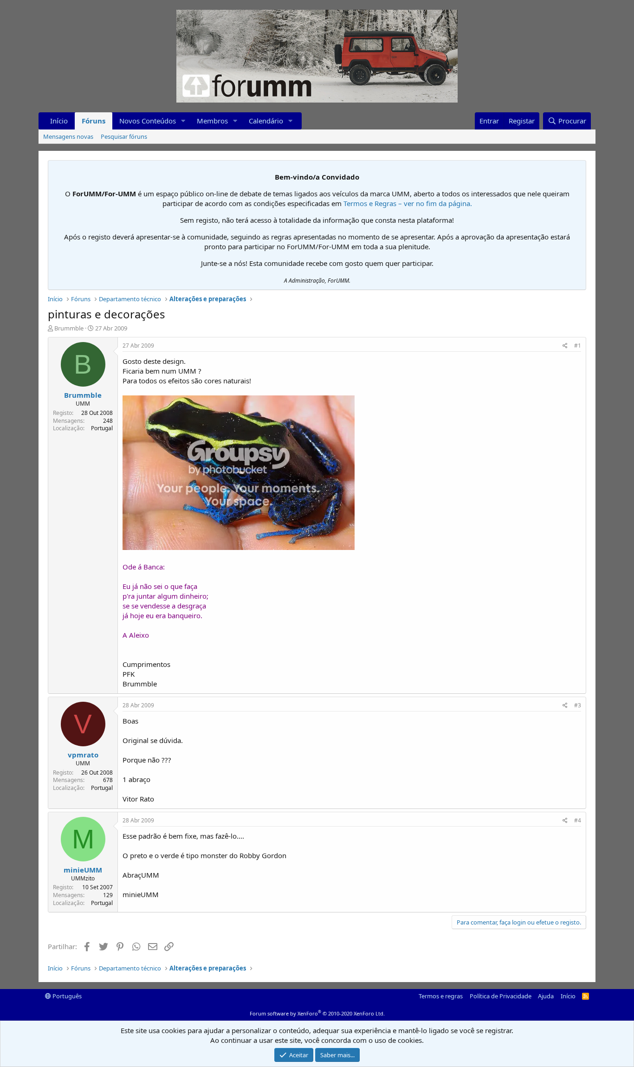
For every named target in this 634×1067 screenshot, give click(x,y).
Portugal (102, 428)
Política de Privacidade (500, 996)
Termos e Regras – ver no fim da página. (407, 203)
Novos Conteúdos (147, 120)
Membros (212, 120)
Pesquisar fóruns (124, 136)
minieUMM (83, 869)
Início (59, 120)
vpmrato (83, 754)
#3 (577, 705)
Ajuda (546, 996)
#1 (577, 345)
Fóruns (93, 120)
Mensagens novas (68, 136)
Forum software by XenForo (317, 1013)
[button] (183, 120)
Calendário (266, 120)
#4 (577, 820)
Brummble (69, 328)
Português (66, 996)
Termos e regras (441, 996)
